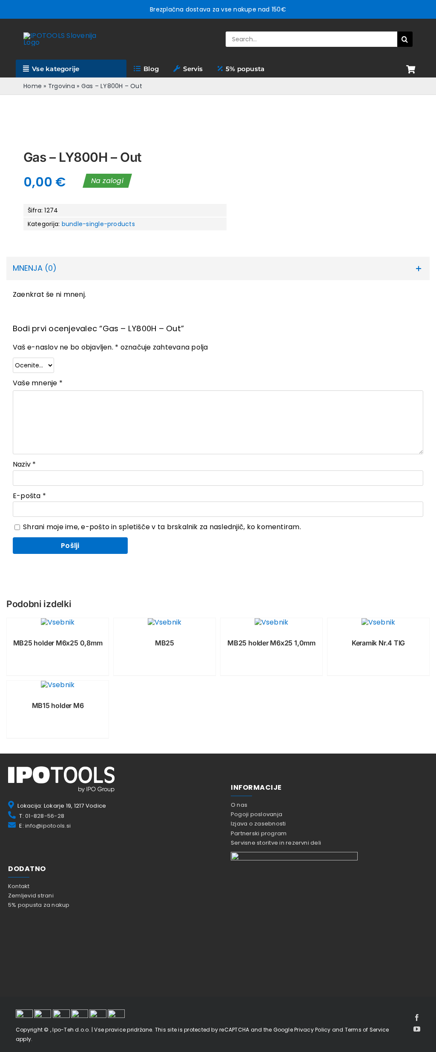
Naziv (24, 464)
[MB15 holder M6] (58, 685)
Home (32, 86)
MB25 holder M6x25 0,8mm (58, 643)
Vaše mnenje (38, 383)
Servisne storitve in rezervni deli (276, 843)
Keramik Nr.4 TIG (378, 643)
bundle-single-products (98, 224)
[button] (218, 268)
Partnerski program (259, 833)
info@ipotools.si (48, 826)
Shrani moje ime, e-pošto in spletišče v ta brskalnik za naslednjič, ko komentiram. (162, 527)
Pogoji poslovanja (256, 814)
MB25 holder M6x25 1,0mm (271, 643)
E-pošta (29, 496)
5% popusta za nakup (39, 905)
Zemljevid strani (31, 895)
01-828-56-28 (44, 816)
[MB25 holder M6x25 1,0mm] (271, 622)
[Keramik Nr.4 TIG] (378, 622)
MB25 (164, 643)
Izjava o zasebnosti (258, 824)
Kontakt (19, 886)
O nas (239, 805)
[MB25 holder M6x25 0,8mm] (58, 622)
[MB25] (164, 622)
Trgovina (61, 86)
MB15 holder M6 (58, 705)
